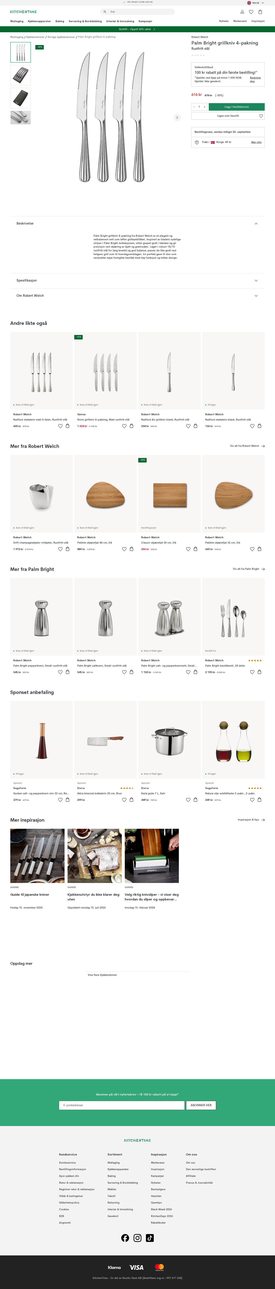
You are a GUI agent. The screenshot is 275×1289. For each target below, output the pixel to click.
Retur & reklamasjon (71, 1182)
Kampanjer (145, 21)
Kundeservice (67, 1162)
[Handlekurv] (260, 11)
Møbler (112, 1189)
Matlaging (16, 21)
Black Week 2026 (161, 1209)
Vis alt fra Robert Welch (244, 446)
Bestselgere (158, 1189)
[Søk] (105, 12)
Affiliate (191, 1176)
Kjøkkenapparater (39, 21)
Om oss (190, 1162)
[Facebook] (125, 1238)
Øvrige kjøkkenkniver (61, 37)
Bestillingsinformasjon (72, 1169)
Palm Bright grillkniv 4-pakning (96, 37)
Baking (60, 21)
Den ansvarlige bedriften (201, 1169)
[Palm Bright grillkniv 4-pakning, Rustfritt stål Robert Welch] (110, 117)
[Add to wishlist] (60, 425)
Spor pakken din (69, 1176)
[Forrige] (43, 117)
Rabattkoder (158, 1222)
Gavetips (156, 1202)
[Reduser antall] (194, 107)
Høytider (156, 1196)
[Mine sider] (242, 11)
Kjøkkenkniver (35, 37)
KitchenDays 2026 (162, 1216)
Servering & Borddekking (85, 21)
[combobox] (256, 3)
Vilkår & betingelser (71, 1196)
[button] (198, 55)
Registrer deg (255, 80)
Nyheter (224, 21)
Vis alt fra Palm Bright (246, 569)
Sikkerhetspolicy (69, 1202)
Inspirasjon (258, 21)
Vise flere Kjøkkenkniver (102, 975)
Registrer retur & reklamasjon (76, 1189)
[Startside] (23, 12)
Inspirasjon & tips (248, 819)
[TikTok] (150, 1238)
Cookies (64, 1209)
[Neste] (177, 117)
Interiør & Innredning (120, 21)
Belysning (113, 1202)
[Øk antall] (204, 107)
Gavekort (113, 1216)
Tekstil (111, 1196)
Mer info (256, 142)
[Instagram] (137, 1238)
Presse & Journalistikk (199, 1182)
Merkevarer (240, 21)
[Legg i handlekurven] (67, 425)
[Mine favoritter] (251, 11)
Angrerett (65, 1222)
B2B (61, 1216)
